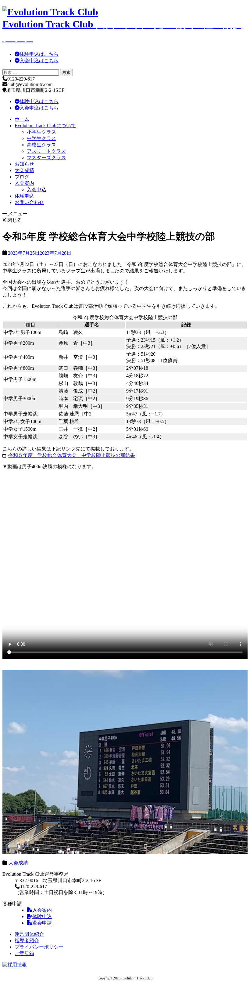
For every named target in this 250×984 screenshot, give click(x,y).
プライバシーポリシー (39, 947)
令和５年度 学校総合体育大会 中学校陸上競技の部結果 (71, 455)
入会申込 (36, 189)
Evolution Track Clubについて (45, 125)
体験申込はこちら (39, 54)
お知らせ (24, 164)
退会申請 (42, 922)
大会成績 (24, 170)
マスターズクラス (46, 157)
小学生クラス (41, 132)
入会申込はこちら (39, 60)
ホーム (22, 119)
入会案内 (24, 183)
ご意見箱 (24, 953)
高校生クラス (41, 144)
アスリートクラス (46, 151)
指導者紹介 (27, 940)
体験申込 (24, 196)
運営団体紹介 (29, 934)
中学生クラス (41, 138)
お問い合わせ (29, 202)
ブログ (22, 176)
